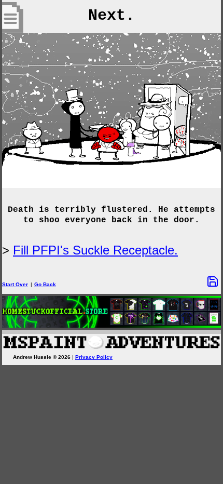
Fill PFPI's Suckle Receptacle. (95, 250)
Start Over (15, 284)
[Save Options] (212, 281)
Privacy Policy (94, 357)
